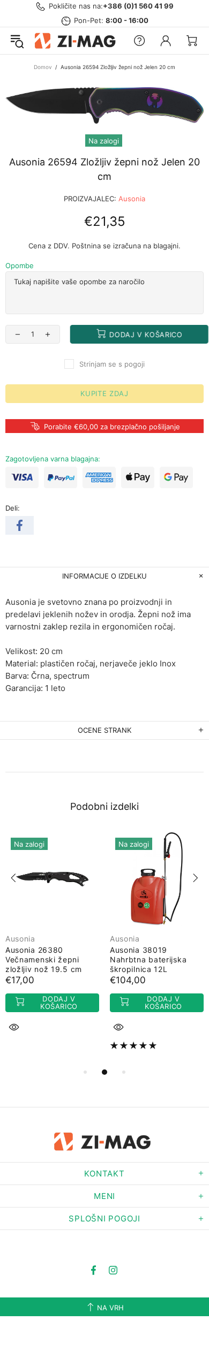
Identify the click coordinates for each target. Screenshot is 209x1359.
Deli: (12, 508)
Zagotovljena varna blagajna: (52, 458)
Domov (43, 67)
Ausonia (131, 198)
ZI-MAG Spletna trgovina (77, 40)
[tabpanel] (52, 945)
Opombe (19, 265)
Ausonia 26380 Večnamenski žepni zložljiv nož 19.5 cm (43, 959)
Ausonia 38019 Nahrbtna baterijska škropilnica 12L (148, 959)
